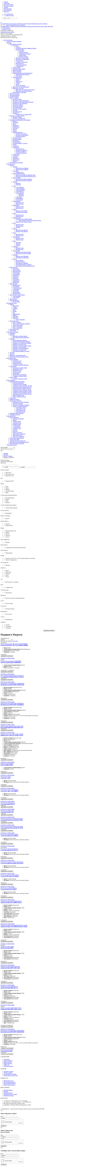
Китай (7, 499)
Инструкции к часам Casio (11, 1075)
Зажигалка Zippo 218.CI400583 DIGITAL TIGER (14, 926)
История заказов (8, 1092)
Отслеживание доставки (10, 1074)
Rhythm (7, 489)
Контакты (6, 11)
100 (17, 641)
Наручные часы (10, 475)
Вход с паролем (21, 25)
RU (1, 25)
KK (4, 25)
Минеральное (9, 619)
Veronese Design (10, 491)
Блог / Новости (8, 10)
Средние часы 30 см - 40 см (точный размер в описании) (20, 558)
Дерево (7, 532)
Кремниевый (9, 553)
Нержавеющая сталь (11, 530)
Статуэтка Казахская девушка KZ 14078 (12, 827)
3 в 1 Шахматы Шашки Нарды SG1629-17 (12, 677)
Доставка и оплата (8, 6)
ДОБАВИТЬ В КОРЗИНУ (7, 656)
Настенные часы (10, 474)
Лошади (8, 573)
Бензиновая (9, 592)
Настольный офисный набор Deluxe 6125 (12, 727)
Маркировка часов (8, 1080)
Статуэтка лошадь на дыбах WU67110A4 (12, 863)
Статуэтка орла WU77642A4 (8, 889)
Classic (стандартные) (11, 560)
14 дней (8, 625)
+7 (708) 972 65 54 (9, 15)
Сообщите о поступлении (7, 1048)
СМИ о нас (6, 1064)
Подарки (6, 454)
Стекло (7, 537)
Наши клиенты (8, 1062)
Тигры (7, 576)
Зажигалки (8, 472)
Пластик (8, 535)
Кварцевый (8, 513)
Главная (6, 2)
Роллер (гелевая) (10, 608)
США (7, 501)
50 (14, 641)
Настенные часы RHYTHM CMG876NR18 (12, 1032)
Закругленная (9, 525)
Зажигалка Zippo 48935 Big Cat (9, 988)
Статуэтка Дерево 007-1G (8, 804)
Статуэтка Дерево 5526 (7, 812)
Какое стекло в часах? (9, 1085)
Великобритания (10, 498)
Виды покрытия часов (9, 1082)
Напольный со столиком (12, 582)
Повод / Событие (8, 456)
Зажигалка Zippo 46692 (7, 948)
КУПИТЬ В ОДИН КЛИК (7, 658)
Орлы (7, 575)
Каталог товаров (8, 40)
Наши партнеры (8, 1063)
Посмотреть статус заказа (10, 1094)
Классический (9, 603)
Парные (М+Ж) (10, 481)
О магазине (7, 3)
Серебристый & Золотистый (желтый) (15, 547)
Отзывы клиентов (8, 1066)
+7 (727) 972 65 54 (8, 14)
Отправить (3, 1125)
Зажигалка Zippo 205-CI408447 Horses (11, 902)
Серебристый (9, 587)
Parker (7, 488)
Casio (7, 486)
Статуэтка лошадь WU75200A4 (9, 835)
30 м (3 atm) (9, 614)
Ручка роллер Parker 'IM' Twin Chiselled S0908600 (14, 645)
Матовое (8, 565)
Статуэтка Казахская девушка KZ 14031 (12, 820)
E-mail (2, 1138)
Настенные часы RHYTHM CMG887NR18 (12, 684)
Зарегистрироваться (11, 25)
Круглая (8, 524)
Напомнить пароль (9, 1095)
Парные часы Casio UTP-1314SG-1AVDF (12, 735)
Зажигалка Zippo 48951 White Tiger (10, 968)
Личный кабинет (8, 1090)
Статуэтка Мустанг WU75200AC (10, 876)
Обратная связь (8, 8)
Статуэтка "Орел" (6, 778)
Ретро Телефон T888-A (7, 765)
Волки (7, 570)
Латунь (7, 533)
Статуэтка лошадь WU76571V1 (9, 850)
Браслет (8, 518)
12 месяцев (8, 626)
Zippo (7, 492)
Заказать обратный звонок (7, 32)
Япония (8, 502)
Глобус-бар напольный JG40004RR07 (11, 662)
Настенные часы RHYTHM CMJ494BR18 (12, 704)
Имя (2, 1116)
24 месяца (8, 628)
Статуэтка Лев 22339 (6, 1051)
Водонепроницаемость (10, 1083)
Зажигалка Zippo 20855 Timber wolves (11, 1009)
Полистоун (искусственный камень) (15, 598)
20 (13, 641)
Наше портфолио (8, 1060)
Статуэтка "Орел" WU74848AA (9, 791)
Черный (8, 542)
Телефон (3, 1118)
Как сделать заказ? (8, 4)
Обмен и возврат (8, 1072)
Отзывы (6, 7)
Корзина (6, 1091)
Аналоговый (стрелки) (11, 507)
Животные (8, 572)
